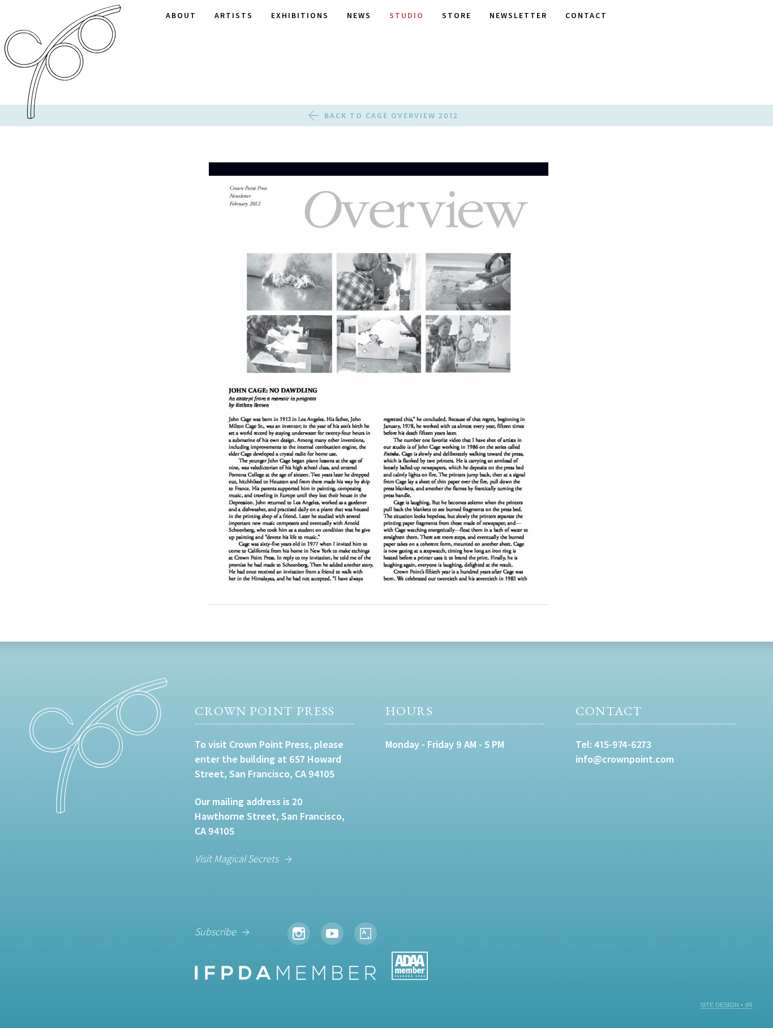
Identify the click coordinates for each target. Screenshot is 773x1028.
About (181, 15)
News (359, 15)
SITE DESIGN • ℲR (726, 1004)
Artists (233, 15)
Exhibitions (300, 15)
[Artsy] (365, 933)
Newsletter (518, 15)
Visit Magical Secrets (236, 858)
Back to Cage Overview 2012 (391, 115)
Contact (586, 15)
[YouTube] (332, 933)
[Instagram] (298, 933)
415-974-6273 (622, 744)
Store (456, 15)
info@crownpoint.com (625, 758)
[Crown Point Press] (63, 63)
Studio (406, 15)
